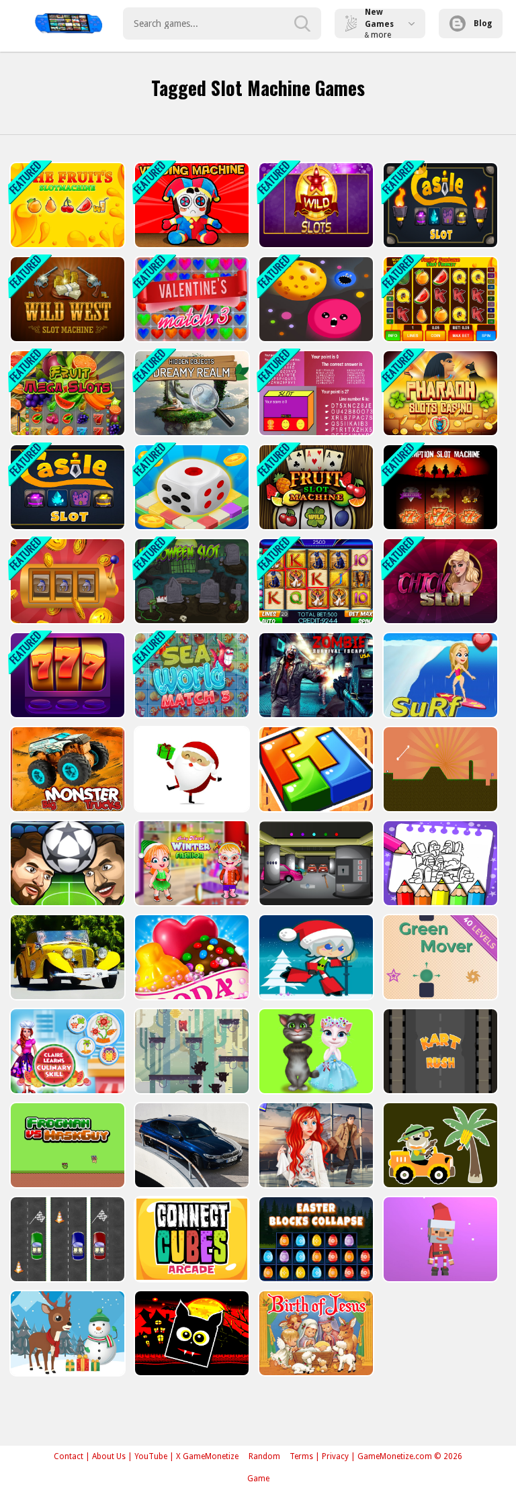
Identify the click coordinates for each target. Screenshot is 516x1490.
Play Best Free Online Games (68, 23)
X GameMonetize (207, 1456)
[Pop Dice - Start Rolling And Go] (190, 487)
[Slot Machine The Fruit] (66, 205)
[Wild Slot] (315, 205)
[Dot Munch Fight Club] (315, 299)
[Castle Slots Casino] (66, 581)
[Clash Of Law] (315, 393)
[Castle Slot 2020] (439, 205)
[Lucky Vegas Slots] (66, 675)
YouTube (150, 1456)
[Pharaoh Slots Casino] (439, 393)
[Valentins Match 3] (190, 299)
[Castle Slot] (66, 487)
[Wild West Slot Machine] (66, 299)
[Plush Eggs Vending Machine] (190, 205)
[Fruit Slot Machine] (315, 487)
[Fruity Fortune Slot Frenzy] (439, 299)
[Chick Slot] (439, 581)
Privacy (335, 1456)
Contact (68, 1456)
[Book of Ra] (315, 581)
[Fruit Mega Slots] (66, 393)
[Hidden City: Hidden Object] (190, 393)
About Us (109, 1456)
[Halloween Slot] (190, 581)
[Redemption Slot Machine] (439, 487)
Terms (301, 1456)
